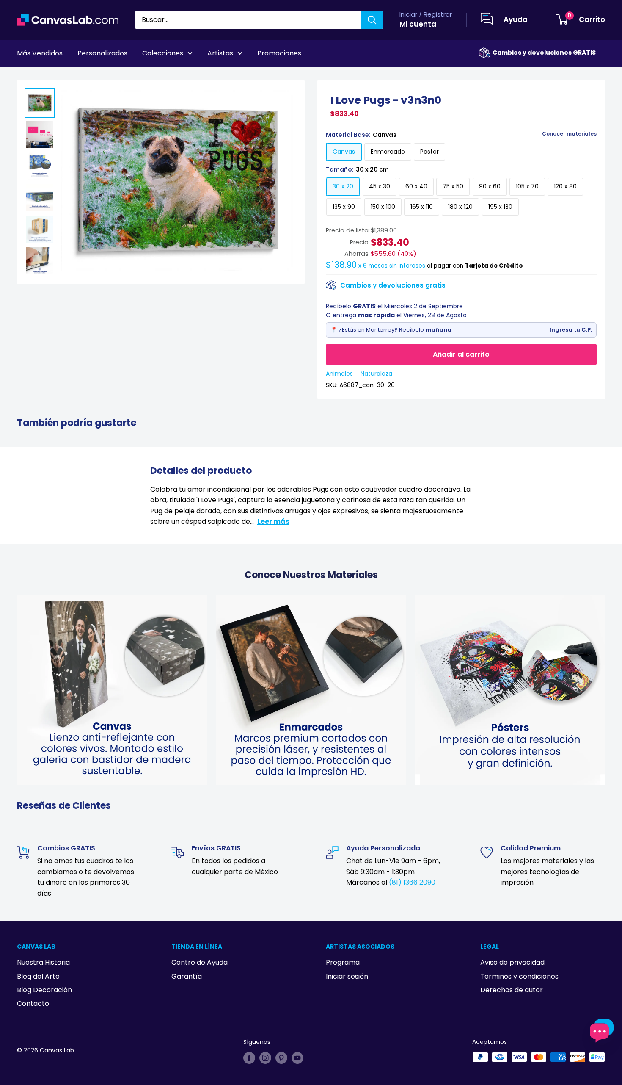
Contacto (33, 1003)
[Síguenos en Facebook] (249, 1058)
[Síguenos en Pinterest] (281, 1058)
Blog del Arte (38, 976)
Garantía (186, 976)
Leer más (273, 521)
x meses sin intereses (375, 266)
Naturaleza (376, 373)
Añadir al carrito (461, 354)
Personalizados (102, 53)
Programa (343, 962)
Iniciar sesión (347, 976)
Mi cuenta (417, 24)
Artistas (220, 53)
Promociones (279, 53)
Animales (339, 373)
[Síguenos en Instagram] (265, 1058)
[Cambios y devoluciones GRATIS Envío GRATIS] (484, 53)
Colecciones (162, 53)
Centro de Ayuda (199, 962)
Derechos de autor (511, 990)
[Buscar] (372, 20)
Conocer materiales (569, 133)
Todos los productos (71, 76)
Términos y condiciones (519, 976)
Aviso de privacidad (512, 962)
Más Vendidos (40, 53)
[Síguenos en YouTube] (297, 1058)
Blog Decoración (44, 990)
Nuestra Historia (43, 962)
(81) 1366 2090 (412, 882)
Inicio (24, 76)
